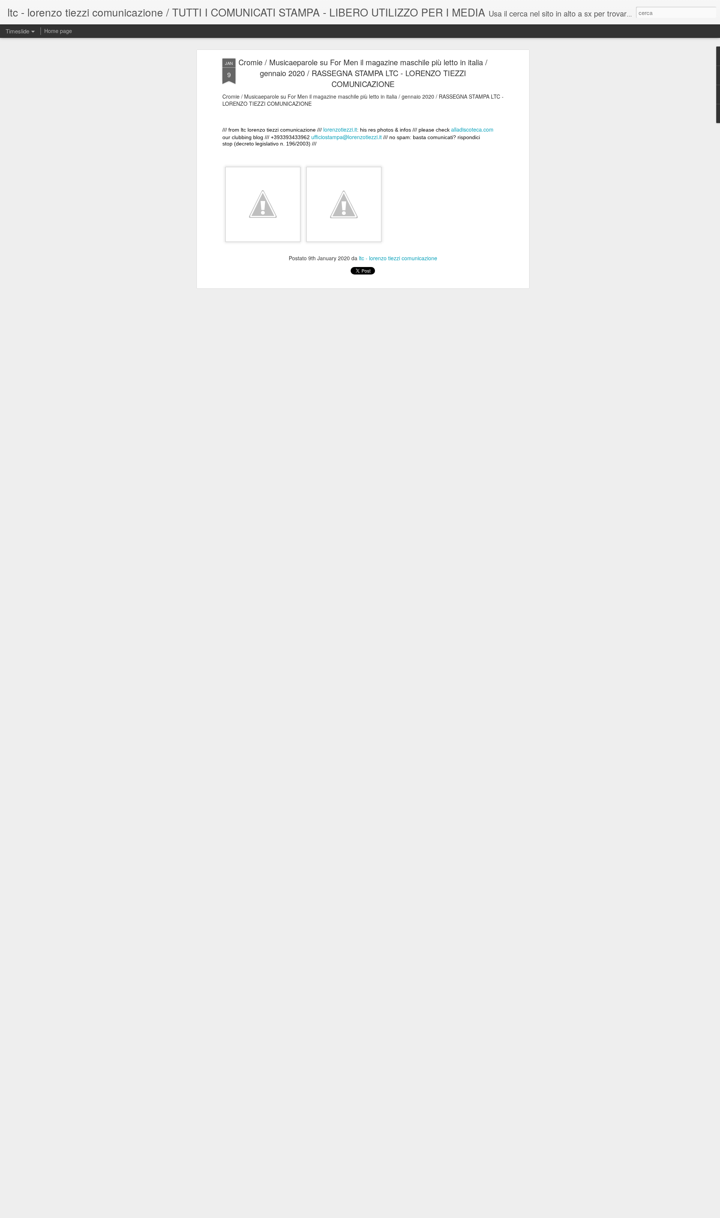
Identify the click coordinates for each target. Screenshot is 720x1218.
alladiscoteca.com (472, 129)
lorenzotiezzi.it (340, 129)
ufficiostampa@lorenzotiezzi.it (346, 137)
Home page (58, 30)
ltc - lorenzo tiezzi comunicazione (398, 257)
